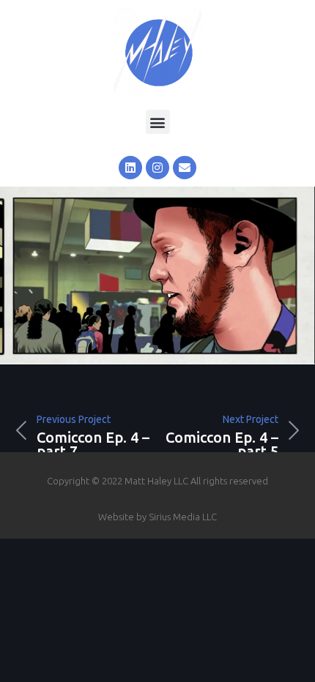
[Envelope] (184, 167)
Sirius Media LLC (183, 517)
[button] (158, 122)
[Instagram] (157, 167)
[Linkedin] (130, 167)
